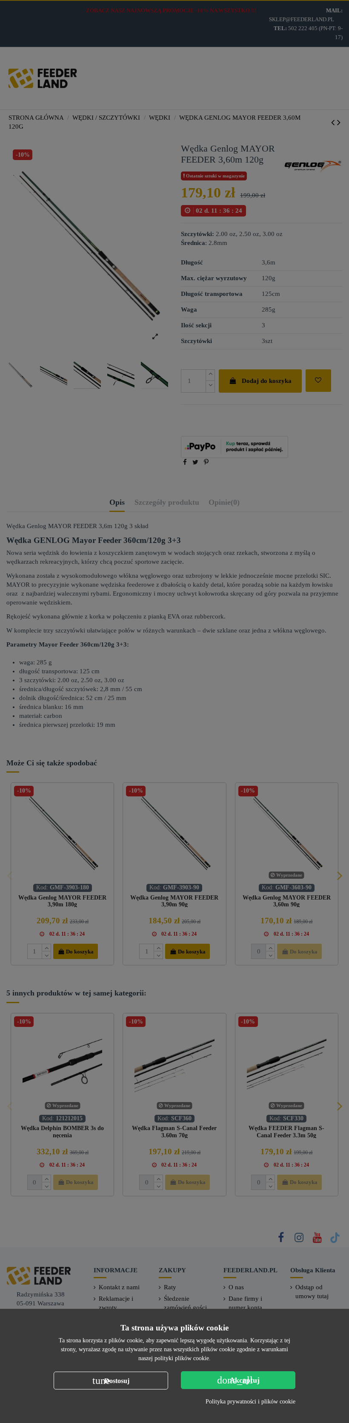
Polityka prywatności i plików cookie (250, 1401)
